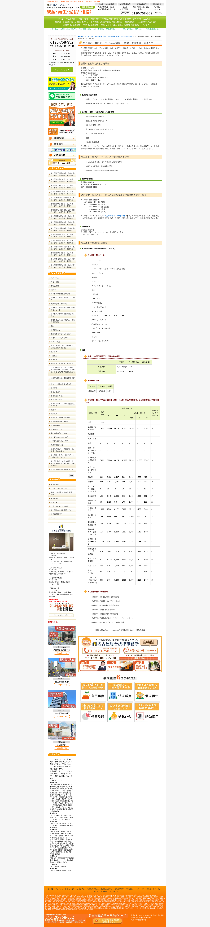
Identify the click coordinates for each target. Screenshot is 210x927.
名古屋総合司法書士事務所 (115, 216)
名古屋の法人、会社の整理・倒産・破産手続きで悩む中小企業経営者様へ (109, 36)
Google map (62, 653)
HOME (80, 36)
